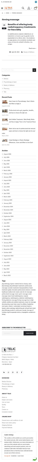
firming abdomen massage (9, 300)
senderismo (32, 312)
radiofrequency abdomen (18, 298)
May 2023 (6, 269)
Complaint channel (7, 412)
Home (2, 13)
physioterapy (6, 286)
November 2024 (8, 210)
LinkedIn (4, 372)
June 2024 (7, 226)
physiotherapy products (8, 310)
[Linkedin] (36, 2)
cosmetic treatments (13, 288)
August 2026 (7, 154)
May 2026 (6, 164)
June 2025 (7, 187)
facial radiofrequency (17, 296)
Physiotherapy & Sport (10, 82)
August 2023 (7, 259)
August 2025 (7, 180)
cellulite (9, 302)
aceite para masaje (21, 310)
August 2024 (7, 219)
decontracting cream (8, 304)
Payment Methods (7, 427)
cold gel (27, 308)
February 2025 (8, 200)
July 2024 (6, 223)
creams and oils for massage (23, 292)
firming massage (22, 300)
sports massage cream (25, 294)
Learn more (21, 456)
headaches (30, 304)
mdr (14, 292)
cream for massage (30, 302)
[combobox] (19, 70)
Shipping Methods (7, 425)
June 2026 (7, 160)
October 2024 (8, 213)
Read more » (32, 48)
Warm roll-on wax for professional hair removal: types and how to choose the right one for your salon (18, 131)
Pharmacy (6, 88)
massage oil (30, 310)
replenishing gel (20, 308)
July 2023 (6, 262)
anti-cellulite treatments (18, 302)
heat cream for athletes (20, 304)
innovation (15, 290)
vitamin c (11, 306)
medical (10, 292)
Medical (6, 78)
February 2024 (8, 239)
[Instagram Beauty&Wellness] (13, 372)
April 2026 (7, 167)
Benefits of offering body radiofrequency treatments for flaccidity (22, 27)
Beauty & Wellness (29, 52)
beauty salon (27, 284)
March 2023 (7, 275)
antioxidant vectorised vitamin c (23, 306)
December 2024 (8, 206)
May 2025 (6, 190)
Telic (5, 92)
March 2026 (7, 170)
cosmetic (33, 290)
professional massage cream (10, 294)
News (7, 13)
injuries (12, 284)
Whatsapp (8, 372)
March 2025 (7, 196)
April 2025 (7, 193)
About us (4, 397)
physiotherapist (14, 286)
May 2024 (6, 229)
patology (12, 308)
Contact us (5, 409)
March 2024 (7, 236)
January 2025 (8, 203)
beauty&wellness (24, 288)
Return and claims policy (9, 422)
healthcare (5, 292)
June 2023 (7, 265)
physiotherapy (6, 284)
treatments (22, 286)
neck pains (5, 306)
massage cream (6, 296)
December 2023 (8, 246)
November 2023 (8, 249)
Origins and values (7, 400)
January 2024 (8, 242)
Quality (4, 404)
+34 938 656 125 (7, 2)
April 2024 (7, 233)
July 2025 (6, 183)
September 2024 (8, 216)
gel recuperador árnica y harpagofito (18, 312)
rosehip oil (5, 312)
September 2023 (8, 256)
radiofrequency (29, 298)
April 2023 (7, 272)
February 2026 (8, 173)
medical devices (19, 284)
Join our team (6, 402)
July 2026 (6, 157)
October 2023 (8, 252)
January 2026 (8, 177)
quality (10, 290)
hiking (3, 314)
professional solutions (24, 290)
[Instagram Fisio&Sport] (17, 372)
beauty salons (6, 308)
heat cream (32, 308)
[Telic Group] (8, 8)
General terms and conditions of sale (12, 420)
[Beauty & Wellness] (21, 372)
